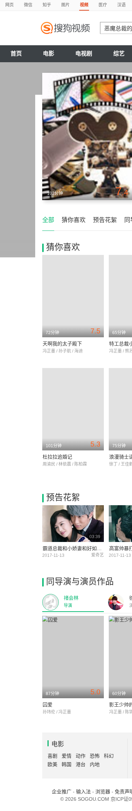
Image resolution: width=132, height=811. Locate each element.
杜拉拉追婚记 (57, 457)
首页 (16, 54)
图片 (65, 4)
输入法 (83, 791)
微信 (28, 4)
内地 (95, 764)
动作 (81, 756)
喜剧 (52, 756)
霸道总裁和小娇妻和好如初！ (75, 548)
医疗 (103, 4)
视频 (84, 4)
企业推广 (61, 791)
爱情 (66, 756)
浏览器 (102, 791)
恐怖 (95, 756)
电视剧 (83, 54)
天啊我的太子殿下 (62, 343)
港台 (81, 764)
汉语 (121, 4)
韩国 (66, 764)
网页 (9, 4)
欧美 (52, 764)
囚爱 (47, 704)
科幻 (109, 756)
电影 (48, 54)
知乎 (47, 4)
